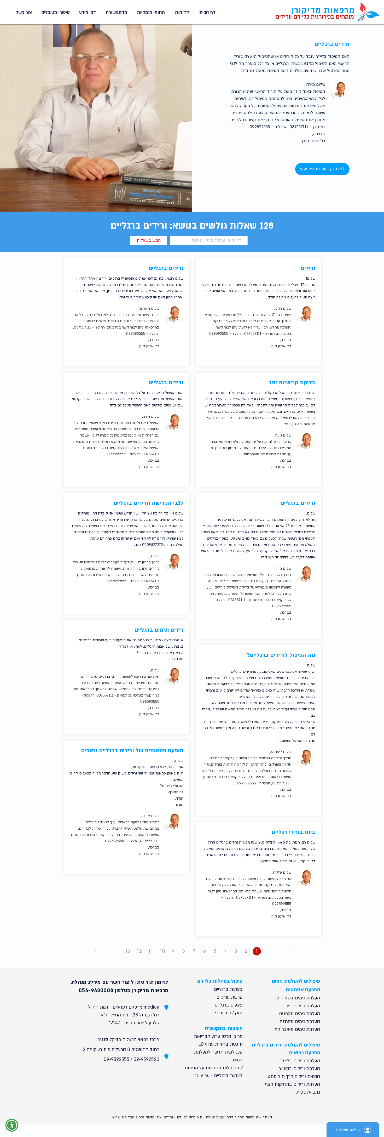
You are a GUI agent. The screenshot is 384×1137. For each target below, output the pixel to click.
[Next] (95, 951)
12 (139, 951)
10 (162, 951)
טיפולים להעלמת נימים (296, 981)
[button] (150, 12)
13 (127, 951)
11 (150, 951)
